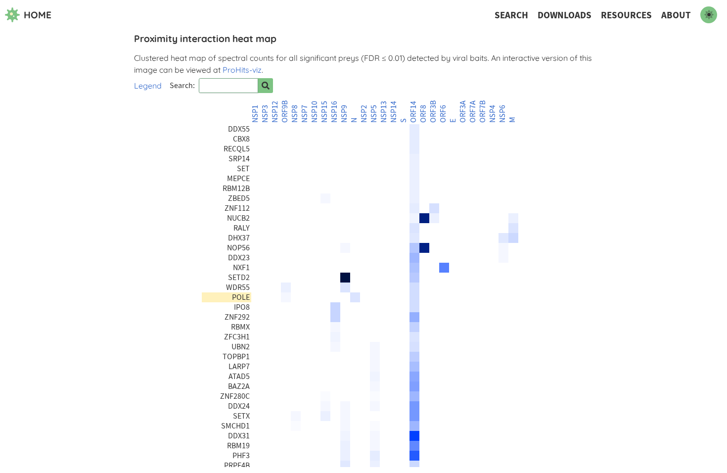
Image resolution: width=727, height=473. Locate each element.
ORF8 (423, 114)
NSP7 (305, 114)
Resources (626, 15)
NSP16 (334, 112)
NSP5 (374, 114)
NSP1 (255, 114)
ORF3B (433, 111)
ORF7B (483, 111)
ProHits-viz (242, 70)
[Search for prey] (265, 85)
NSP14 (394, 112)
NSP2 (364, 114)
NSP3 (265, 114)
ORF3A (463, 111)
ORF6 (443, 114)
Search (511, 15)
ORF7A (473, 111)
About (676, 15)
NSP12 (275, 112)
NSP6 (502, 114)
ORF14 (413, 112)
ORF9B (285, 111)
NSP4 (493, 114)
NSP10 (314, 112)
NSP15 (324, 112)
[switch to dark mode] (708, 14)
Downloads (564, 15)
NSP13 (384, 112)
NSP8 (295, 114)
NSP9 (344, 114)
